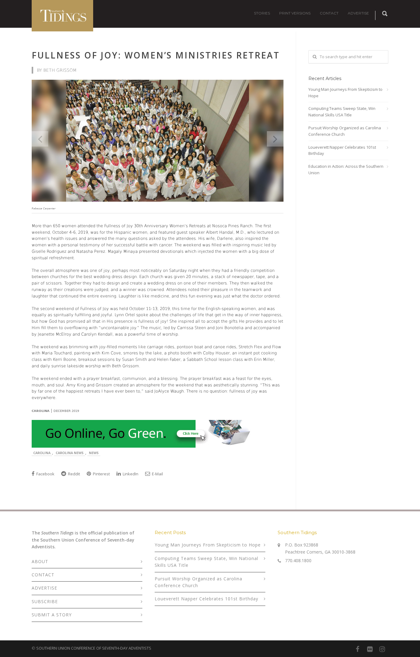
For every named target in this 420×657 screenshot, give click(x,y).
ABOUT (40, 561)
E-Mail (157, 474)
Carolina (41, 452)
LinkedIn (130, 474)
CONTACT (329, 13)
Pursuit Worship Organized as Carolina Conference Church (344, 131)
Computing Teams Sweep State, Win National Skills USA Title (341, 112)
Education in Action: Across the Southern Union (345, 169)
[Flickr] (370, 649)
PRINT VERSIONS (295, 13)
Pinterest (101, 474)
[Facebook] (357, 649)
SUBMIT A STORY (52, 615)
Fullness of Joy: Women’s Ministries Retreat (156, 55)
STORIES (262, 13)
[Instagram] (382, 649)
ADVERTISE (358, 13)
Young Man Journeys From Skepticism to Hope (345, 93)
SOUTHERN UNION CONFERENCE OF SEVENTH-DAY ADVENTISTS (93, 648)
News (94, 452)
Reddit (73, 474)
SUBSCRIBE (45, 601)
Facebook (44, 474)
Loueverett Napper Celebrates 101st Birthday (342, 150)
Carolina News (70, 452)
